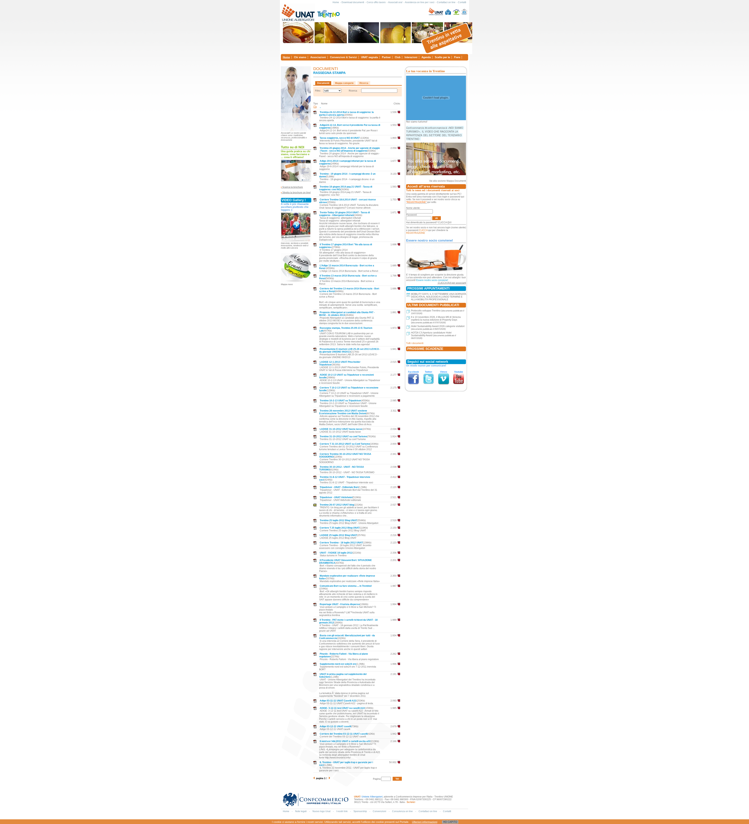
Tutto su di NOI (292, 147)
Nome (324, 103)
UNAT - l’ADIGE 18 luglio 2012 (336, 552)
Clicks (397, 103)
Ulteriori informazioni (424, 821)
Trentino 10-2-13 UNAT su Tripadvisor (340, 400)
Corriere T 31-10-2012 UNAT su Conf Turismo (345, 444)
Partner (386, 57)
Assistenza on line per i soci (419, 2)
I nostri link (342, 811)
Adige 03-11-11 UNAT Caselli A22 (338, 700)
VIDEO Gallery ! (293, 200)
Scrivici (411, 802)
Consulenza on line (402, 811)
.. (320, 107)
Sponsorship (360, 811)
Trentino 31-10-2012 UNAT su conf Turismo (343, 436)
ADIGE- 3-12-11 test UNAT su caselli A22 (342, 708)
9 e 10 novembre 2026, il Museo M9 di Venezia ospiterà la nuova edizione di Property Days (436, 318)
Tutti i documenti (414, 343)
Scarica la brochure (292, 187)
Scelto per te (442, 57)
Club (397, 57)
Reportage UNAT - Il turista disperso (340, 604)
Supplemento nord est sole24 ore (338, 664)
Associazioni (318, 57)
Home (336, 2)
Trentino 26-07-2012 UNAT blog (337, 504)
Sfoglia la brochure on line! (296, 192)
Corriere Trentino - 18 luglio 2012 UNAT (341, 542)
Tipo (315, 103)
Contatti (462, 2)
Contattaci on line (446, 2)
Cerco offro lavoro (376, 2)
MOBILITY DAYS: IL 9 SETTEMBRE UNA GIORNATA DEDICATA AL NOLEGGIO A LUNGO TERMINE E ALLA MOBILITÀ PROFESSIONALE (438, 297)
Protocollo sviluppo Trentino (426, 310)
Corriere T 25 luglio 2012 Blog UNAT (339, 527)
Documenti (323, 83)
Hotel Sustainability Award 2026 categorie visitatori (438, 326)
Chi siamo (300, 57)
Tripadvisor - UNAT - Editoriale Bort (339, 487)
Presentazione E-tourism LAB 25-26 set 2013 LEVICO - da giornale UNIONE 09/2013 (349, 350)
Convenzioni (379, 811)
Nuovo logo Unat (321, 811)
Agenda (426, 57)
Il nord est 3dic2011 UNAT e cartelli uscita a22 (345, 741)
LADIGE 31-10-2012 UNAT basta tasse (341, 429)
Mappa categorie (344, 83)
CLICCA (423, 230)
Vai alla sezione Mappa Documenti (447, 181)
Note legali (301, 811)
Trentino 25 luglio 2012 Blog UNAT (338, 520)
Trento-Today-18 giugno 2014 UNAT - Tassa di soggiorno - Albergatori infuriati (344, 214)
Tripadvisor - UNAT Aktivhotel (336, 497)
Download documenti (353, 2)
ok (436, 218)
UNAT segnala (369, 57)
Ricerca (363, 83)
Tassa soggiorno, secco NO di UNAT (340, 138)
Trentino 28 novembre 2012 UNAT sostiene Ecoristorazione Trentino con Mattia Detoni (343, 412)
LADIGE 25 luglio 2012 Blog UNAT (338, 535)
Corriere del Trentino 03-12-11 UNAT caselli (343, 733)
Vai (397, 778)
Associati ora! (395, 2)
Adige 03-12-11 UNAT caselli (335, 726)
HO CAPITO (450, 821)
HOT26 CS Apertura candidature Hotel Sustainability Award (431, 334)
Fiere (457, 57)
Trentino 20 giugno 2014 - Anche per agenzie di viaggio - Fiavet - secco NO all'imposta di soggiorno (349, 149)
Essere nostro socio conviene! (429, 240)
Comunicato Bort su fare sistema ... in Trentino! (346, 586)
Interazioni (411, 57)
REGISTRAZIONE (415, 233)
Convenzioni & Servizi (343, 57)
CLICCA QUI (444, 222)
